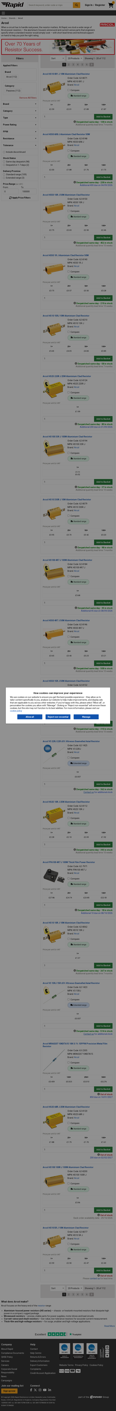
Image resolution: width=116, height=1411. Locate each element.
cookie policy (16, 711)
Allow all (30, 717)
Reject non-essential (58, 717)
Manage (86, 717)
